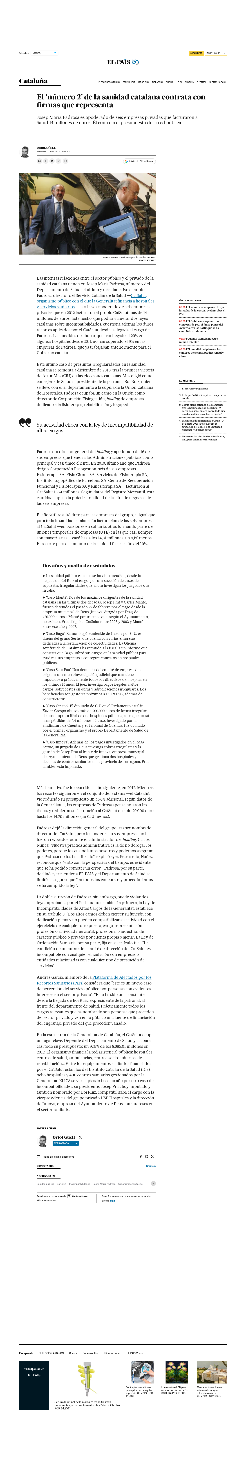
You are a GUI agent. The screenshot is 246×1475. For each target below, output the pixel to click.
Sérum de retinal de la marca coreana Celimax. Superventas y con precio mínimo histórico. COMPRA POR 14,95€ (87, 1405)
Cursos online (91, 1353)
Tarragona (157, 82)
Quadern (189, 82)
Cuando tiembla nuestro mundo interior (198, 340)
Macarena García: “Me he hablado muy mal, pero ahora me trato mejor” (203, 438)
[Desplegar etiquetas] (153, 1183)
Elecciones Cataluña (109, 82)
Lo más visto (187, 380)
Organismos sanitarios (130, 1183)
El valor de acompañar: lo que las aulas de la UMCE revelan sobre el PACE (202, 311)
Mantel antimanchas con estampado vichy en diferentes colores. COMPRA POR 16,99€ (210, 1391)
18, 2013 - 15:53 (59, 152)
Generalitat (129, 82)
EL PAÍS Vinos (134, 1353)
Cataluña (33, 81)
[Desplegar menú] (22, 62)
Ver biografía (61, 1143)
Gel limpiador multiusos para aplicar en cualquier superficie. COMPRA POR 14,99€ (139, 1391)
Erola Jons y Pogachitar (195, 388)
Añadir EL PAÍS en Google (141, 161)
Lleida (179, 82)
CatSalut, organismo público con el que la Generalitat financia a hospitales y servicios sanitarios (96, 301)
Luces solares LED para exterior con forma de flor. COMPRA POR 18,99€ (175, 1390)
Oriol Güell (46, 148)
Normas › (151, 1166)
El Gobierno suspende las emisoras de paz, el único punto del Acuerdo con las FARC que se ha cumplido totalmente (201, 326)
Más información (46, 1200)
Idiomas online (112, 1353)
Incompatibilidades (79, 1183)
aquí (112, 1200)
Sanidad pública (45, 1183)
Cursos (73, 1353)
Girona (169, 82)
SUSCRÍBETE (196, 53)
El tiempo (202, 82)
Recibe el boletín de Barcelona (58, 1156)
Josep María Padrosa (104, 1183)
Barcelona (143, 82)
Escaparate (26, 1353)
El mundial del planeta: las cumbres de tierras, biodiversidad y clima (201, 353)
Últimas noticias (218, 82)
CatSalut (61, 1183)
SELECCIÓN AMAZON (51, 1353)
